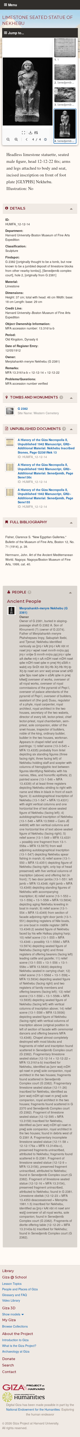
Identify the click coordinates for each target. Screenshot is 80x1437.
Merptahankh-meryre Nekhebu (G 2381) (43, 610)
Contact (9, 1372)
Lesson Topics (12, 1283)
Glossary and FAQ (14, 1295)
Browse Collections (15, 1326)
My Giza (9, 1320)
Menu (12, 5)
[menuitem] (40, 1314)
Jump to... (16, 33)
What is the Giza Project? (19, 1345)
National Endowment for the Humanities (33, 1409)
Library (8, 1271)
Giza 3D (8, 1308)
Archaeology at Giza (15, 1351)
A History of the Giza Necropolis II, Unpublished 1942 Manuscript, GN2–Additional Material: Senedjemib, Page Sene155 (45, 496)
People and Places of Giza (20, 1289)
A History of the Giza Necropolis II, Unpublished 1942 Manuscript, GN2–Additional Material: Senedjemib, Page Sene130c (45, 470)
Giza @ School (14, 1277)
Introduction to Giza (15, 1340)
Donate (8, 1359)
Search (8, 1365)
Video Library (11, 1300)
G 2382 (23, 408)
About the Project (17, 1334)
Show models (11, 1314)
